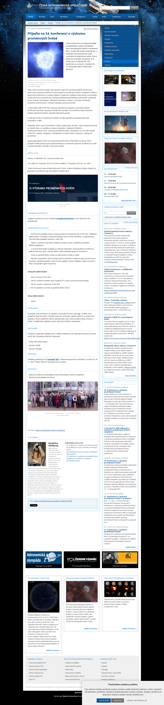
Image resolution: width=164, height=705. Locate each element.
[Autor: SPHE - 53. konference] (111, 99)
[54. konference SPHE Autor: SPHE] (63, 201)
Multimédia (109, 54)
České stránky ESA (36, 676)
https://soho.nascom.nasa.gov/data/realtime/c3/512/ (123, 338)
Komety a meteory (108, 679)
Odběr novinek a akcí (114, 207)
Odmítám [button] (118, 700)
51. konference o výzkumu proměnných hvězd (115, 531)
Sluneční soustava (111, 35)
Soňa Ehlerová (121, 267)
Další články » (131, 547)
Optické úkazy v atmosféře (111, 673)
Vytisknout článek (92, 29)
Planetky (104, 669)
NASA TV (32, 679)
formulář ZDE (53, 359)
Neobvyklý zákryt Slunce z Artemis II (120, 346)
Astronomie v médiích (73, 673)
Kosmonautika (110, 31)
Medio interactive (70, 696)
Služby (95, 17)
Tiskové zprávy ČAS (36, 666)
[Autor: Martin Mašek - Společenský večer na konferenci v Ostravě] (111, 79)
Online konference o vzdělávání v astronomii (118, 270)
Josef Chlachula (121, 298)
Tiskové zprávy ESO (36, 673)
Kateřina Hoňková (45, 29)
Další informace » (53, 650)
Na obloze (64, 17)
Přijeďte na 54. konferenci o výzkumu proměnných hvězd (79, 460)
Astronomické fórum (72, 679)
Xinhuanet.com (111, 262)
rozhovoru (124, 307)
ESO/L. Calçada (35, 86)
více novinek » (130, 376)
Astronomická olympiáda (38, 669)
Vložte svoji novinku (131, 222)
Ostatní (50, 23)
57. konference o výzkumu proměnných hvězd (82, 445)
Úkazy (107, 28)
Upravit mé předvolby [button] (137, 700)
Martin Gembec (121, 229)
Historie (108, 65)
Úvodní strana (33, 23)
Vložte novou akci (132, 168)
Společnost (116, 17)
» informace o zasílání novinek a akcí (117, 217)
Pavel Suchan (120, 425)
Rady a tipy (69, 669)
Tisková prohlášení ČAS (37, 663)
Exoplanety (109, 43)
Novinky (42, 17)
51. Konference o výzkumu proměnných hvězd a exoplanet (117, 497)
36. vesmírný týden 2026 (38, 578)
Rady (104, 17)
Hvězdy (107, 39)
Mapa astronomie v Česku (74, 676)
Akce (52, 17)
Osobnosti (109, 58)
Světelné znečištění (112, 50)
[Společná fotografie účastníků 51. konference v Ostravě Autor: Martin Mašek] (63, 410)
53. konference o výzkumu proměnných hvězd (115, 462)
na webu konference (65, 218)
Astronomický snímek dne (116, 111)
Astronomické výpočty (73, 666)
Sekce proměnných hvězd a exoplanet (50, 430)
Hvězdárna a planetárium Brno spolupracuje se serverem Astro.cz (80, 687)
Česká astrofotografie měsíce (118, 138)
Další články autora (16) (74, 443)
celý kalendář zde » (128, 200)
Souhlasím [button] (104, 700)
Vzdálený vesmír (111, 46)
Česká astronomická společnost (42, 687)
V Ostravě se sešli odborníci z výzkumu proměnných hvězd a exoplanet (117, 430)
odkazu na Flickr (130, 367)
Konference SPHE (66, 501)
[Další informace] (44, 597)
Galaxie (104, 666)
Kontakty (131, 17)
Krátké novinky (111, 223)
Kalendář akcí (110, 169)
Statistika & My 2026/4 (122, 303)
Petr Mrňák (119, 494)
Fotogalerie (80, 17)
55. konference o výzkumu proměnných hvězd (82, 456)
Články (30, 17)
